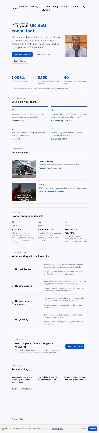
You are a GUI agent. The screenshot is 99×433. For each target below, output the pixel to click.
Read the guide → (75, 346)
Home (15, 8)
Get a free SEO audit (22, 54)
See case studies (43, 54)
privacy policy (57, 429)
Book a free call (20, 61)
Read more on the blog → (22, 389)
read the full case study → (59, 88)
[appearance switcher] (84, 6)
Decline (83, 429)
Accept (93, 429)
